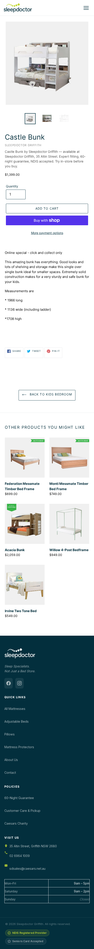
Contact (10, 772)
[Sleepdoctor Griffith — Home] (17, 8)
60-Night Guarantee (19, 798)
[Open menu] (86, 8)
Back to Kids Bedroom (50, 394)
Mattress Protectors (19, 747)
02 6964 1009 (19, 856)
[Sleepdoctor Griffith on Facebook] (8, 683)
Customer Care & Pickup (22, 810)
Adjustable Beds (16, 721)
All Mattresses (14, 709)
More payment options (47, 233)
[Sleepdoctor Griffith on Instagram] (19, 683)
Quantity (12, 186)
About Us (11, 760)
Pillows (9, 734)
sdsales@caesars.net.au (27, 868)
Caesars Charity (16, 823)
